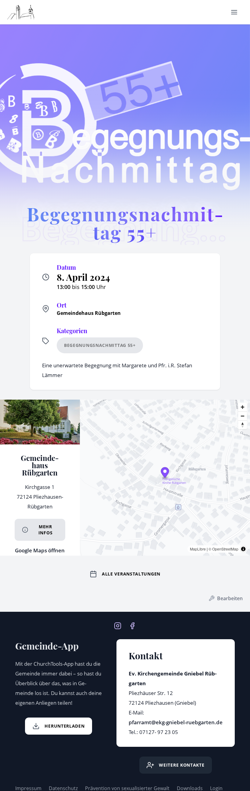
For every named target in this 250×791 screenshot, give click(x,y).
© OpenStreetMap (223, 548)
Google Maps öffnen (40, 550)
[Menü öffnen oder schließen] (234, 12)
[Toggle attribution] (243, 549)
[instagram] (117, 625)
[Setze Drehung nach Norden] (242, 424)
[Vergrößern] (242, 407)
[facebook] (132, 625)
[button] (165, 473)
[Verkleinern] (242, 416)
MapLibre (198, 548)
